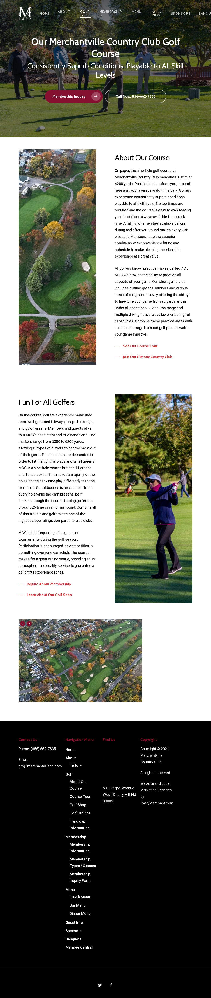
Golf (84, 12)
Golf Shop (78, 805)
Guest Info (157, 13)
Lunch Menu (80, 897)
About (64, 12)
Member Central (79, 947)
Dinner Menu (80, 913)
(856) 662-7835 (43, 749)
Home (45, 13)
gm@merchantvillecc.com (40, 766)
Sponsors (181, 13)
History (76, 765)
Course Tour (80, 796)
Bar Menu (78, 905)
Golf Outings (80, 813)
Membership (110, 12)
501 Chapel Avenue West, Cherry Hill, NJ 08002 (119, 794)
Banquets (73, 939)
